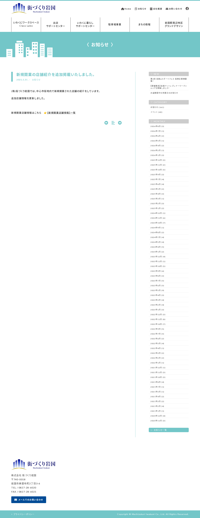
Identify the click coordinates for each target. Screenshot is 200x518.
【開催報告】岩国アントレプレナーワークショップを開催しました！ (169, 87)
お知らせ (142, 9)
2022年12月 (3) (158, 314)
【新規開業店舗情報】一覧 (61, 112)
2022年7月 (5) (157, 334)
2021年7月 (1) (157, 387)
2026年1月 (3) (157, 155)
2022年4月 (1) (157, 348)
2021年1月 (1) (157, 411)
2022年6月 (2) (157, 339)
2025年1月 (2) (157, 208)
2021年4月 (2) (157, 396)
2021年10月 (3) (158, 377)
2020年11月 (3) (158, 421)
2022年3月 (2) (157, 353)
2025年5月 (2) (157, 189)
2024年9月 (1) (157, 228)
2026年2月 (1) (157, 150)
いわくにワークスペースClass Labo (26, 24)
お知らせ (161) (157, 107)
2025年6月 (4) (157, 184)
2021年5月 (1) (157, 392)
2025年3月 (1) (157, 199)
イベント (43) (156, 112)
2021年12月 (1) (158, 367)
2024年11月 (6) (158, 218)
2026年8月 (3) (157, 126)
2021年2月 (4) (157, 406)
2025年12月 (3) (158, 160)
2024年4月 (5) (157, 247)
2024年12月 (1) (158, 213)
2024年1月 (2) (157, 252)
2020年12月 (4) (158, 416)
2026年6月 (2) (157, 136)
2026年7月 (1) (157, 131)
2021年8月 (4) (157, 382)
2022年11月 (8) (158, 319)
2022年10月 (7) (158, 324)
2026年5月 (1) (157, 141)
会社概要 (157, 9)
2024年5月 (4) (157, 242)
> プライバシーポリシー (22, 514)
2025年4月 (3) (157, 194)
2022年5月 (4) (157, 343)
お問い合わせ (175, 9)
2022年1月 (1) (157, 363)
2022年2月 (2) (157, 358)
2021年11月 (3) (158, 372)
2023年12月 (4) (158, 256)
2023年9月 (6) (157, 271)
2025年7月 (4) (157, 179)
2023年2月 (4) (157, 305)
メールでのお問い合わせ (30, 499)
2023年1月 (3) (157, 310)
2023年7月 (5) (157, 281)
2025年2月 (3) (157, 203)
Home (127, 9)
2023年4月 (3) (157, 295)
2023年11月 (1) (158, 261)
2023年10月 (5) (158, 266)
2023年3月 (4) (157, 300)
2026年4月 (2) (157, 145)
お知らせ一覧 (160, 430)
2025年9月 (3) (157, 174)
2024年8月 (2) (157, 232)
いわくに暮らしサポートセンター (85, 24)
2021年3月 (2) (157, 401)
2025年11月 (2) (158, 165)
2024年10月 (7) (158, 223)
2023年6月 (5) (157, 285)
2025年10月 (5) (158, 170)
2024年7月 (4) (157, 237)
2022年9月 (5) (157, 329)
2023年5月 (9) (157, 290)
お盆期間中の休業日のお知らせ (164, 93)
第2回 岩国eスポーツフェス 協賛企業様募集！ (169, 80)
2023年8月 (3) (157, 276)
